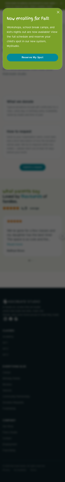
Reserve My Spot (32, 57)
